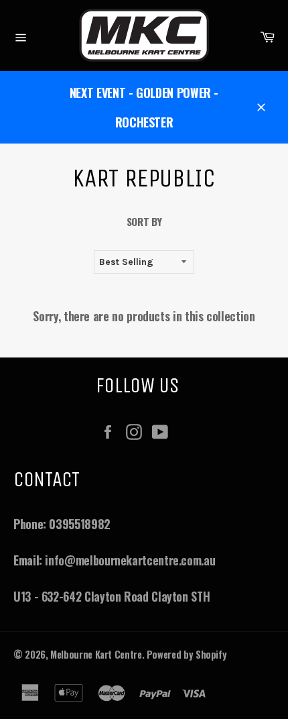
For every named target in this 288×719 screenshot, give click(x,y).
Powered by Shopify (187, 654)
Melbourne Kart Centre (95, 654)
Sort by (144, 221)
